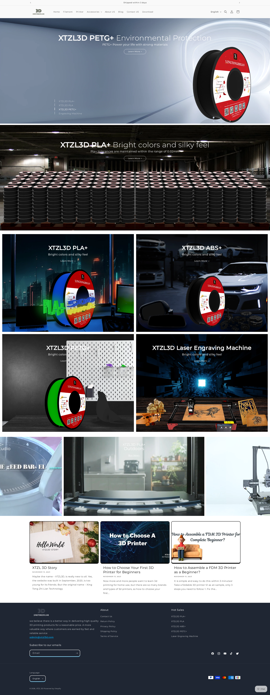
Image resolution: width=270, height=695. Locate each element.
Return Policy (107, 621)
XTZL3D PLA (177, 621)
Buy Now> (134, 455)
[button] (94, 12)
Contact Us (106, 616)
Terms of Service (109, 636)
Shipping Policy (108, 631)
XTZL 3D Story (44, 568)
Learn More (135, 51)
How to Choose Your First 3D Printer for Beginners (128, 570)
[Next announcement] (239, 2)
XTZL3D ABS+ (178, 626)
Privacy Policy (107, 626)
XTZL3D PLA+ (178, 616)
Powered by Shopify (52, 689)
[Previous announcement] (30, 2)
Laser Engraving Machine (184, 636)
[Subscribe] (77, 653)
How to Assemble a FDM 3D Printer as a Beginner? (205, 570)
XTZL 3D (39, 689)
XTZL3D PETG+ (179, 631)
